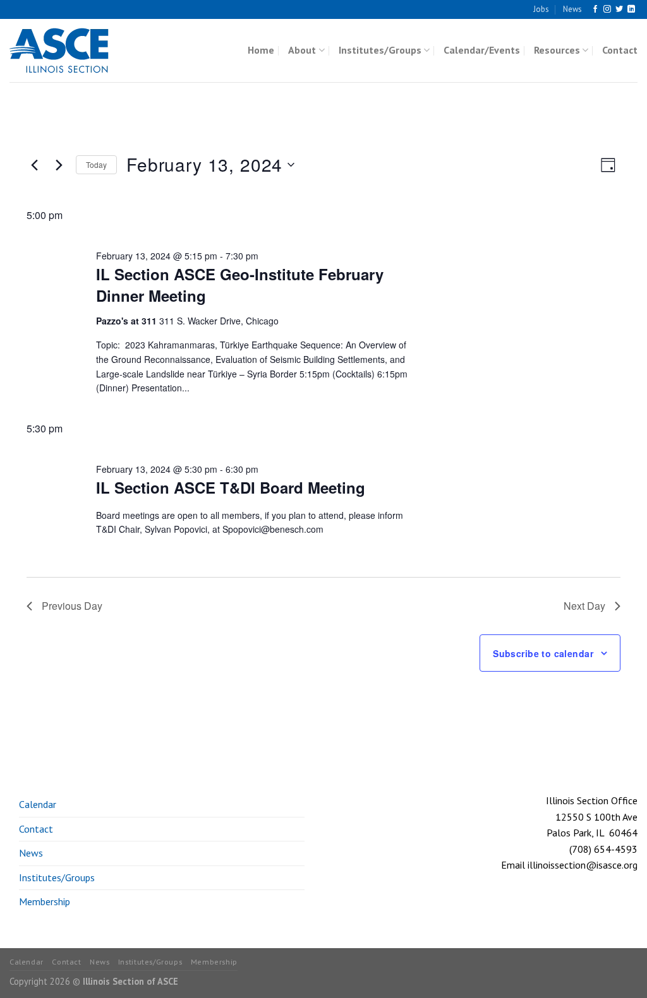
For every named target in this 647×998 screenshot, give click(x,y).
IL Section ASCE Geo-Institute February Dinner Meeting (240, 284)
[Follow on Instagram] (607, 9)
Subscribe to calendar (543, 653)
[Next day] (58, 164)
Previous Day (72, 605)
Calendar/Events (482, 50)
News (572, 9)
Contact (620, 50)
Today (96, 164)
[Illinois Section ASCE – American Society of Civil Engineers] (72, 50)
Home (261, 50)
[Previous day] (34, 164)
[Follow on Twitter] (619, 9)
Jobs (541, 9)
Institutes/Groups (380, 50)
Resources (557, 50)
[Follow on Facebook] (595, 9)
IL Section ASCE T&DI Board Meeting (230, 487)
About (302, 50)
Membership (44, 901)
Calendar (37, 804)
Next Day (584, 605)
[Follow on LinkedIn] (631, 9)
